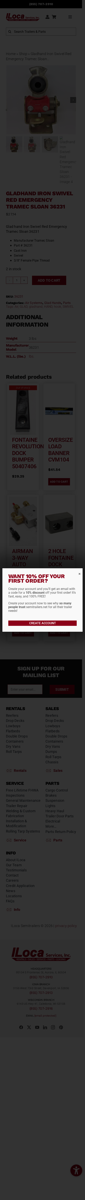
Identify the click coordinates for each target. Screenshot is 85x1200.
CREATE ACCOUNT (42, 623)
